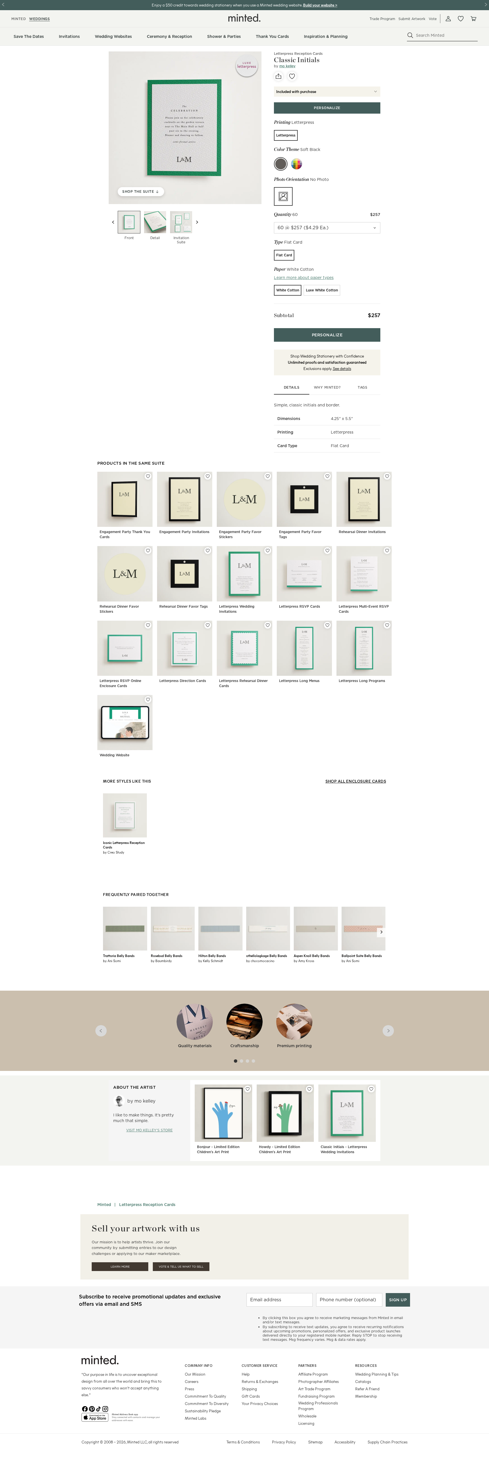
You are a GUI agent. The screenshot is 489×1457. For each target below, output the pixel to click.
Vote (433, 19)
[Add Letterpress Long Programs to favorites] (387, 625)
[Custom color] (296, 164)
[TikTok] (98, 1408)
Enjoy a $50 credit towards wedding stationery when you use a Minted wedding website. (227, 5)
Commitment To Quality (205, 1396)
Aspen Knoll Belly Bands (312, 955)
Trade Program (382, 19)
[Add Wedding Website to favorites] (148, 699)
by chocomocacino (260, 960)
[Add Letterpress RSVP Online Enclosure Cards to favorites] (148, 625)
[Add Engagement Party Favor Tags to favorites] (327, 476)
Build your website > (320, 5)
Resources (366, 1365)
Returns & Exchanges (260, 1381)
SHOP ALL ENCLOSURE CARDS (355, 781)
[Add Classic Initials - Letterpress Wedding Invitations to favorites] (371, 1089)
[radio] (285, 135)
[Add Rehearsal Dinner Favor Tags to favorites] (207, 550)
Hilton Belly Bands (212, 955)
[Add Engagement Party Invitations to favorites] (207, 476)
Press (189, 1388)
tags (362, 387)
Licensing (306, 1423)
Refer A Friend (367, 1388)
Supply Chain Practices (388, 1442)
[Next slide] (196, 222)
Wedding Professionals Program (318, 1405)
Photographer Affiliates (318, 1381)
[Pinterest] (91, 1408)
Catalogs (363, 1381)
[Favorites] (460, 18)
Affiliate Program (313, 1374)
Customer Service (260, 1365)
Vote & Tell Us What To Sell (181, 1266)
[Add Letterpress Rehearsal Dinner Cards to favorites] (267, 625)
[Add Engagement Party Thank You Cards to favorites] (148, 476)
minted (18, 19)
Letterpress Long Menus (299, 681)
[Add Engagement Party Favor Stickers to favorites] (267, 476)
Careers (191, 1381)
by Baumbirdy (161, 960)
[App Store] (95, 1419)
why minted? (327, 387)
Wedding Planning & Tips (376, 1374)
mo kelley (287, 66)
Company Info (199, 1365)
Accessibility (344, 1442)
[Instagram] (105, 1408)
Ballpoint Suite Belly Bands (362, 955)
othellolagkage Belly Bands (266, 955)
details (292, 387)
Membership (366, 1396)
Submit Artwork (411, 19)
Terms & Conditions (243, 1442)
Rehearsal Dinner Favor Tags (183, 606)
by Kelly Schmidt (210, 960)
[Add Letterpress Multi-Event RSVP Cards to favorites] (387, 550)
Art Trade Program (314, 1388)
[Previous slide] (113, 222)
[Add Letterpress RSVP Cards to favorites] (327, 550)
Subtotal (284, 315)
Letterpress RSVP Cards (299, 606)
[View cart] (473, 18)
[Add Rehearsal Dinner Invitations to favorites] (387, 476)
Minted (104, 1204)
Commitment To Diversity (207, 1403)
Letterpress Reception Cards (298, 53)
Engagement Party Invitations (184, 532)
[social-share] (278, 76)
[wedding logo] (244, 18)
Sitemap (315, 1442)
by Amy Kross (304, 960)
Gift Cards (251, 1396)
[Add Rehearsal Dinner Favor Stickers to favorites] (148, 550)
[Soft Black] (281, 164)
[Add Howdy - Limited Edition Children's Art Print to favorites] (309, 1089)
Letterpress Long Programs (362, 681)
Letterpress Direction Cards (182, 681)
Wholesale (307, 1416)
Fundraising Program (316, 1396)
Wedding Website (114, 755)
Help (246, 1374)
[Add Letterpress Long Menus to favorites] (327, 625)
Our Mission (195, 1374)
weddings (39, 19)
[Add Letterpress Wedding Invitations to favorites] (267, 550)
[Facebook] (85, 1408)
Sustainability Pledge (203, 1410)
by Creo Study (113, 852)
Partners (307, 1365)
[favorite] (292, 76)
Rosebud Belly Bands (166, 955)
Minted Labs (195, 1418)
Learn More (120, 1266)
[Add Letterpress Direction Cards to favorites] (207, 625)
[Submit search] (410, 35)
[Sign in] (448, 18)
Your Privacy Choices (260, 1403)
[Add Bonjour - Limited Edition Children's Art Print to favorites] (247, 1089)
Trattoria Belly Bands (118, 955)
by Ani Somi (112, 960)
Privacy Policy (284, 1442)
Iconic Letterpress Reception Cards (124, 844)
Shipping (249, 1388)
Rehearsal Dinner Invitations (362, 532)
